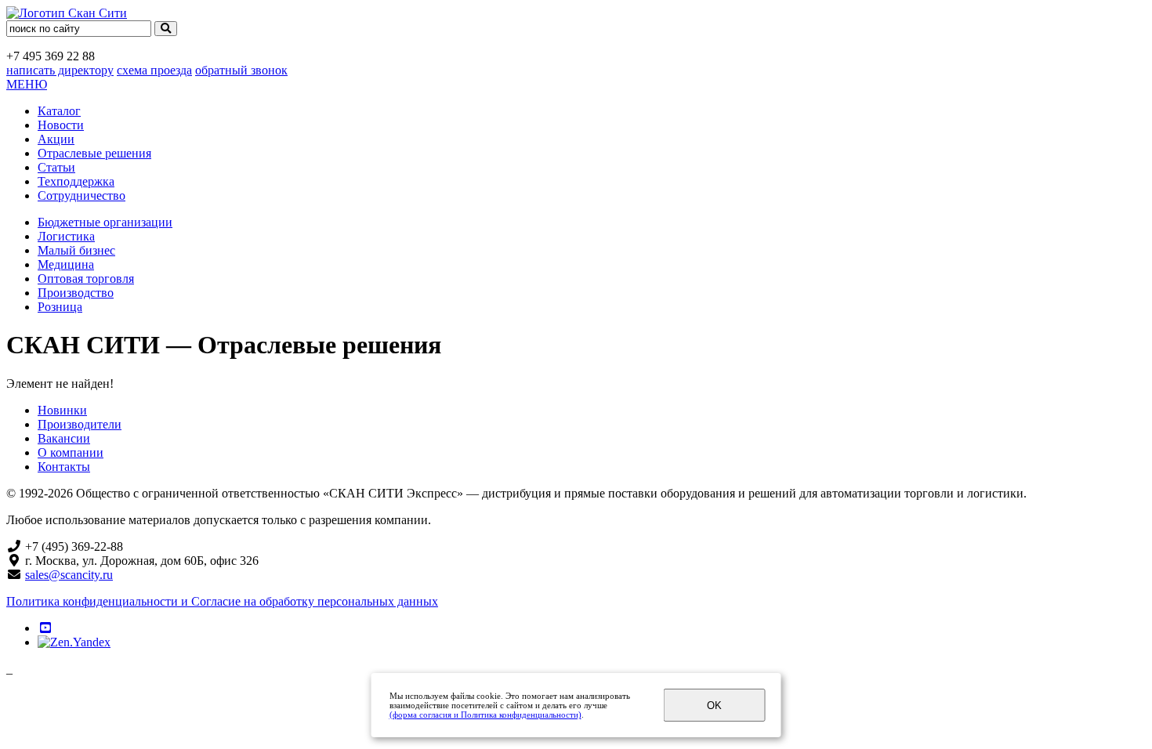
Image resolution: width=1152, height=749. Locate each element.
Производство (76, 292)
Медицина (66, 264)
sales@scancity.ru (69, 574)
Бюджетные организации (105, 222)
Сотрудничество (81, 195)
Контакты (64, 466)
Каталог (59, 111)
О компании (70, 452)
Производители (79, 424)
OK (714, 705)
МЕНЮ (26, 84)
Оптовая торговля (86, 278)
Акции (56, 139)
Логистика (66, 236)
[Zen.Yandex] (74, 642)
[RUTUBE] (45, 628)
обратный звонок (241, 70)
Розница (60, 306)
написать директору (60, 70)
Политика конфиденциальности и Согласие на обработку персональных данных (222, 601)
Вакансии (64, 438)
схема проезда (154, 70)
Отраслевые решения (94, 153)
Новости (61, 125)
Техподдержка (76, 181)
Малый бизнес (76, 250)
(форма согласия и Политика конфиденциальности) (485, 714)
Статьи (56, 167)
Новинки (62, 410)
